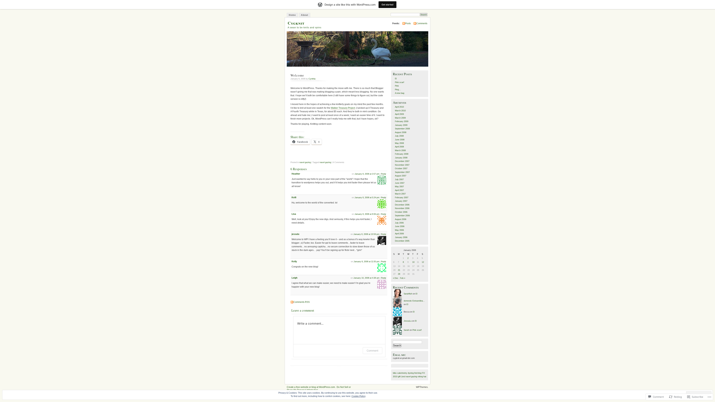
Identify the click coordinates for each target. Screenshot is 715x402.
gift (399, 376)
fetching (417, 373)
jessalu (295, 234)
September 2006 (402, 215)
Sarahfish (408, 294)
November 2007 (402, 165)
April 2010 (399, 107)
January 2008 (401, 158)
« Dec (395, 278)
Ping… (398, 89)
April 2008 (399, 147)
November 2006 (402, 208)
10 (413, 262)
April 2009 (399, 114)
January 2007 (401, 201)
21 (399, 270)
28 (399, 274)
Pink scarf (399, 82)
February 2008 (401, 154)
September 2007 (402, 172)
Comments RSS (301, 302)
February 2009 (401, 121)
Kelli (294, 197)
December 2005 (402, 241)
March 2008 (400, 150)
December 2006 (402, 205)
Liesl (403, 376)
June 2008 (399, 139)
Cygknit (296, 23)
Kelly (294, 261)
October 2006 (401, 212)
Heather (296, 174)
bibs (395, 373)
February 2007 (401, 197)
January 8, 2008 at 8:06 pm (367, 214)
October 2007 (401, 168)
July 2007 (399, 179)
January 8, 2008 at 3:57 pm (367, 174)
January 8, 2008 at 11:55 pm (366, 261)
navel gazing (305, 162)
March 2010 (400, 110)
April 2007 (399, 190)
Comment (372, 350)
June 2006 (399, 226)
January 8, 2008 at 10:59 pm (366, 234)
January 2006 (401, 237)
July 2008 (399, 136)
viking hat (422, 376)
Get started (387, 4)
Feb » (402, 278)
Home (292, 15)
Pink (397, 86)
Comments (421, 23)
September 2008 (402, 128)
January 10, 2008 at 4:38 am (366, 278)
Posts (408, 23)
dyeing (411, 373)
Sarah (406, 330)
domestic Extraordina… (414, 301)
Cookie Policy (359, 396)
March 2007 (400, 194)
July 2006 (399, 223)
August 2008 (400, 132)
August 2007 (400, 176)
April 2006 (399, 233)
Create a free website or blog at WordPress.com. (311, 387)
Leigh (294, 278)
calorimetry (402, 373)
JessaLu (407, 321)
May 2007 (399, 186)
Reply (383, 174)
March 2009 (400, 118)
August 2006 (400, 219)
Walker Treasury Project (343, 108)
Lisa (294, 214)
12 (423, 262)
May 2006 (399, 230)
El (396, 78)
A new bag (399, 93)
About (304, 15)
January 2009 (401, 125)
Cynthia (312, 79)
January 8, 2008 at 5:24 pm (367, 197)
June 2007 (399, 183)
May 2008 (399, 143)
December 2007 (402, 161)
